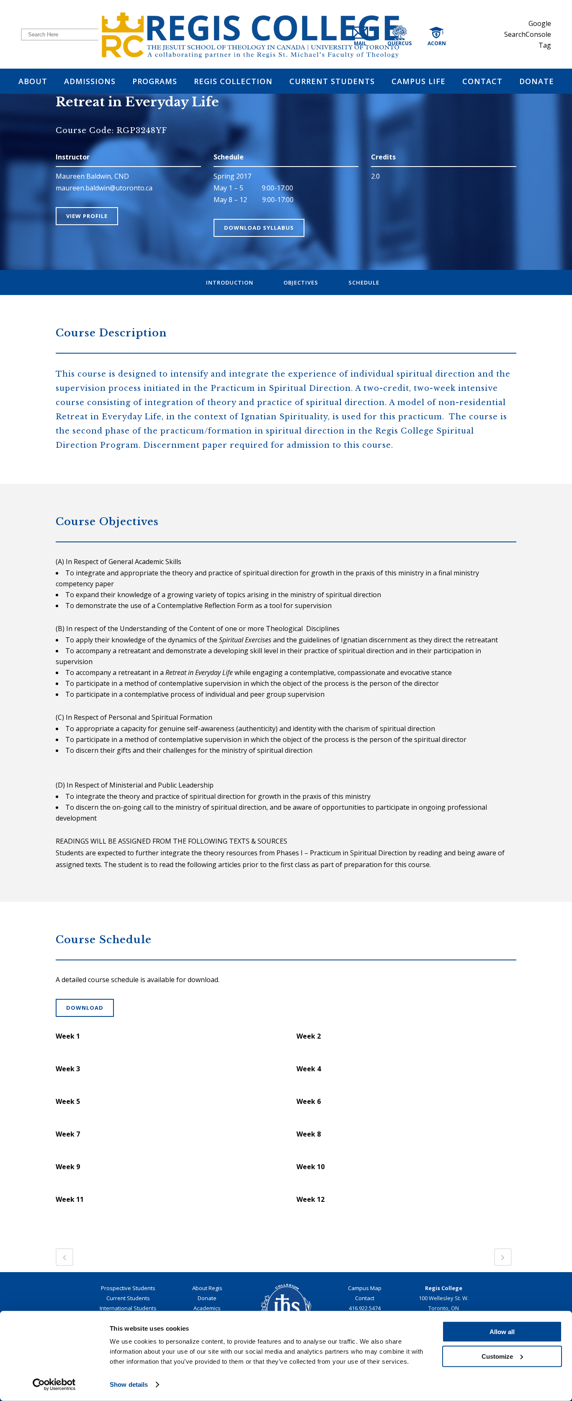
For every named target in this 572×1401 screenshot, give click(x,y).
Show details (129, 1384)
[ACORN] (445, 34)
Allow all (502, 1331)
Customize (497, 1356)
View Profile (87, 216)
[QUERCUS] (410, 34)
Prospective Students (128, 1288)
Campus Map (364, 1288)
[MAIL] (367, 34)
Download (84, 1007)
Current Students (128, 1298)
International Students (128, 1308)
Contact (364, 1298)
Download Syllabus (259, 227)
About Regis (207, 1288)
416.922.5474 (365, 1308)
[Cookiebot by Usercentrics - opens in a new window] (54, 1384)
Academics (207, 1308)
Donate (207, 1298)
